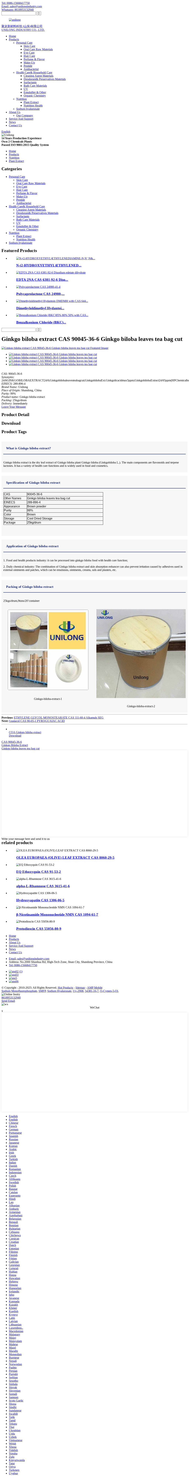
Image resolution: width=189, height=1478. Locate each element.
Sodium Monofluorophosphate (19, 990)
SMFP (42, 990)
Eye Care (29, 52)
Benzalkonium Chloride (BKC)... (41, 322)
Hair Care (29, 55)
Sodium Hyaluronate (59, 990)
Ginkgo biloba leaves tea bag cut (20, 748)
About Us (14, 112)
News (12, 122)
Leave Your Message (13, 406)
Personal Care (24, 42)
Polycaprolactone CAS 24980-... (40, 294)
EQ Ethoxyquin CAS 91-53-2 (38, 872)
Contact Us (15, 125)
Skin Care (29, 46)
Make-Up (29, 62)
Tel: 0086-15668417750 (15, 3)
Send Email (8, 1000)
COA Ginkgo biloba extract (25, 732)
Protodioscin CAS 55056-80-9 (38, 929)
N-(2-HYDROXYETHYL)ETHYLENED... (48, 265)
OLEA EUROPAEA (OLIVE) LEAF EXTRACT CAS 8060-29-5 (65, 858)
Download (15, 735)
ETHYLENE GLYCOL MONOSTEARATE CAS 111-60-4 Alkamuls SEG (59, 717)
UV (26, 89)
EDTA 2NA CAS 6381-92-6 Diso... (42, 280)
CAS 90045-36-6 (11, 741)
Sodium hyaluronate (28, 108)
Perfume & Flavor (34, 59)
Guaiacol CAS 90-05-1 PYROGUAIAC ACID (37, 720)
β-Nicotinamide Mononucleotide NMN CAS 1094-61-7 (57, 914)
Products (14, 39)
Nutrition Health (33, 105)
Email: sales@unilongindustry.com (21, 6)
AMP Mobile (94, 987)
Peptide (28, 65)
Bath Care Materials (35, 85)
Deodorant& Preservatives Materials (45, 79)
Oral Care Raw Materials (38, 49)
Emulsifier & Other (35, 92)
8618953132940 (11, 997)
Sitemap (80, 987)
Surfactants (30, 82)
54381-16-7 (92, 990)
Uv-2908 (78, 990)
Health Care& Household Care (34, 72)
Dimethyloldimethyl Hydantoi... (40, 308)
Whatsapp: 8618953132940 (17, 9)
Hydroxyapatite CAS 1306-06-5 (40, 900)
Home (12, 36)
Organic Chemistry (35, 95)
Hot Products (65, 987)
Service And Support (21, 118)
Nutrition (21, 98)
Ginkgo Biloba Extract (14, 745)
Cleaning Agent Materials (38, 75)
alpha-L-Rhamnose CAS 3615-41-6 (43, 886)
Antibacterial (31, 69)
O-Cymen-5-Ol (109, 990)
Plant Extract (31, 102)
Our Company (24, 115)
